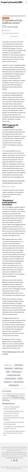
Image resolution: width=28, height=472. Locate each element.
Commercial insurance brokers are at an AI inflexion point (13, 423)
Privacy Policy (9, 468)
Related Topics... (8, 365)
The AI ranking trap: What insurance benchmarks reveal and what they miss (14, 433)
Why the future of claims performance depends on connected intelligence (13, 417)
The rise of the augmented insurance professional (11, 408)
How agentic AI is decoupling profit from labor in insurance (13, 427)
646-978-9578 (7, 454)
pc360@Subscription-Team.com (14, 457)
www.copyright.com (13, 395)
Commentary (6, 18)
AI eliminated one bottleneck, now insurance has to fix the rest (13, 412)
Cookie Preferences (17, 468)
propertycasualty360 (13, 26)
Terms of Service (23, 467)
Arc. (9, 467)
